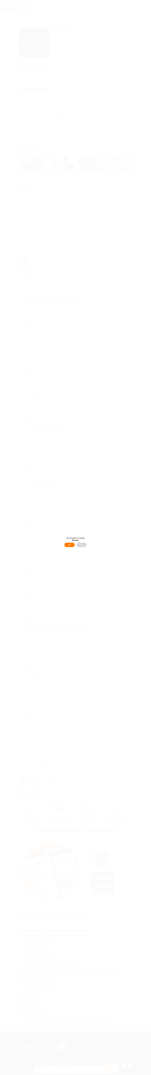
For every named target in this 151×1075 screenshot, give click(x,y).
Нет (81, 545)
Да (70, 545)
